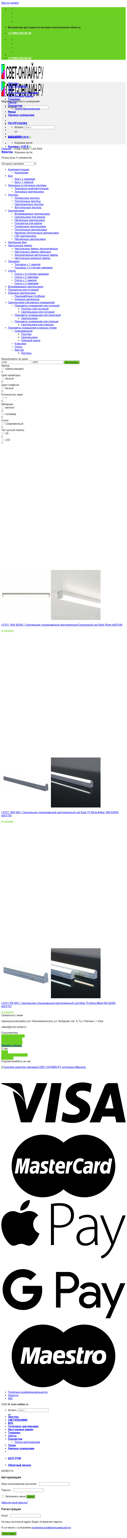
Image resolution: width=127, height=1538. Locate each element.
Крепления (21, 172)
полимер (10, 414)
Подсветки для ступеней (23, 289)
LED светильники (25, 236)
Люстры (13, 83)
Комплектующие (18, 169)
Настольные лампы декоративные (36, 248)
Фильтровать (71, 362)
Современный (14, 423)
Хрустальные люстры (28, 207)
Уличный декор (30, 340)
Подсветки (15, 105)
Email (5, 1515)
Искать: (19, 127)
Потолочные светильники (31, 229)
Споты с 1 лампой (26, 280)
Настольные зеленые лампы (32, 258)
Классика (20, 343)
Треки (12, 111)
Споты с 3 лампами (26, 283)
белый (9, 378)
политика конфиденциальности (51, 1527)
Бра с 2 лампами (25, 179)
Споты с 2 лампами (26, 277)
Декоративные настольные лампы (36, 255)
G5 (6, 433)
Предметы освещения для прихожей (38, 315)
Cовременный (23, 331)
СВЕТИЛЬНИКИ (17, 86)
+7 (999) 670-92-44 (19, 33)
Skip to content (10, 2)
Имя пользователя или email (19, 1484)
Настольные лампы (20, 96)
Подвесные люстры (27, 198)
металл (9, 407)
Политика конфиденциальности (27, 1392)
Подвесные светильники (30, 226)
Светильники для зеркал (30, 217)
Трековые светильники (29, 191)
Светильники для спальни (37, 324)
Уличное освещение (21, 115)
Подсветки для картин (28, 223)
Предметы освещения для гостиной (37, 305)
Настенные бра (17, 242)
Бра (10, 175)
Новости (13, 1395)
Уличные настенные (27, 299)
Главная (6, 148)
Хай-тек (19, 350)
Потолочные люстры (28, 201)
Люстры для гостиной (34, 308)
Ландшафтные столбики (30, 296)
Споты (12, 102)
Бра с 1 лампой (24, 182)
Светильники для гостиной (37, 312)
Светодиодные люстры (29, 204)
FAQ (10, 1398)
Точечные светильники (23, 92)
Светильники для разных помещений (31, 302)
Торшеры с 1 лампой (27, 264)
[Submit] (16, 131)
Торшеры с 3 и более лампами (33, 267)
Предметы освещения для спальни (36, 321)
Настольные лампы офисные (33, 251)
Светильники (16, 210)
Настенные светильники (30, 220)
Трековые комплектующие (32, 188)
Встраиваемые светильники (32, 213)
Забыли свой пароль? (14, 1502)
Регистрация (9, 1533)
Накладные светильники (30, 239)
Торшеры (14, 99)
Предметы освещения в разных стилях (32, 327)
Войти (31, 1496)
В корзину (7, 630)
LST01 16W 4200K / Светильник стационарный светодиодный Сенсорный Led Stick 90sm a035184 (61, 624)
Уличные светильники (22, 293)
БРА (10, 89)
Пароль (6, 1490)
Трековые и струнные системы (27, 185)
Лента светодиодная (27, 108)
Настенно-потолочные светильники (37, 232)
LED (7, 439)
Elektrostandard (14, 369)
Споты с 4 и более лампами (32, 274)
